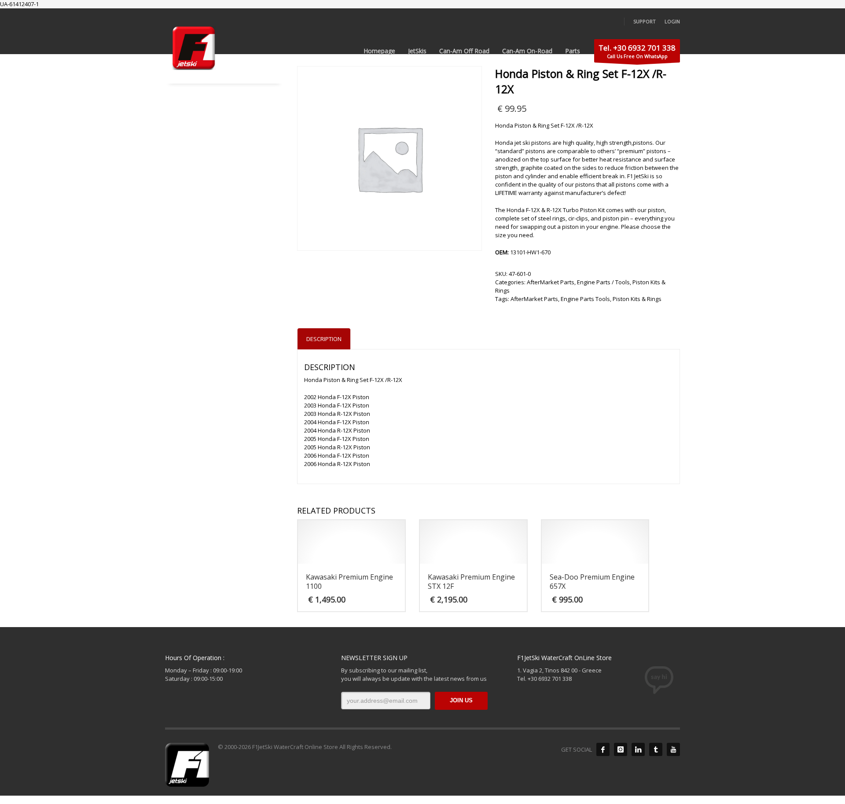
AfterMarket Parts (550, 282)
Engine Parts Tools (585, 299)
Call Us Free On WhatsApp (637, 51)
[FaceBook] (603, 749)
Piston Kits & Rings (637, 299)
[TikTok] (655, 749)
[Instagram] (620, 749)
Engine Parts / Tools (603, 282)
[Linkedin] (638, 749)
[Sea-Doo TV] (673, 749)
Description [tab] (324, 339)
